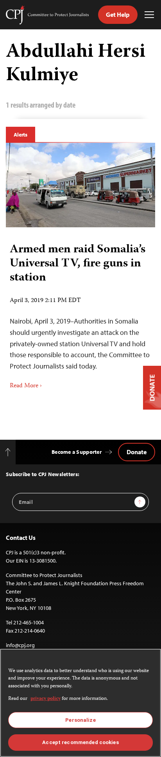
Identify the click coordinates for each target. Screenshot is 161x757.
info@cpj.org (20, 645)
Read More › (26, 386)
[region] (80, 703)
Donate (137, 452)
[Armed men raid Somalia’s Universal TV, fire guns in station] (80, 185)
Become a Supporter (77, 451)
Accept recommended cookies (80, 742)
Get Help (118, 14)
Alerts (20, 134)
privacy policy (45, 699)
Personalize (80, 720)
